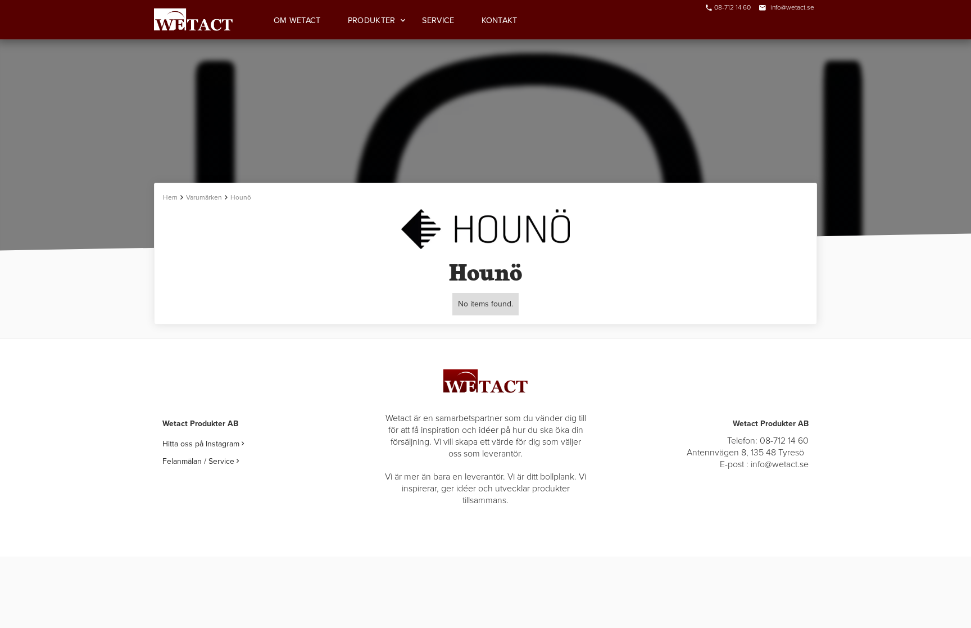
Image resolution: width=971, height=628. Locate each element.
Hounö (240, 197)
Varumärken (204, 197)
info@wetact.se (792, 7)
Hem (170, 197)
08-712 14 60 (732, 7)
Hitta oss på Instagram (203, 444)
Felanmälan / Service (200, 461)
